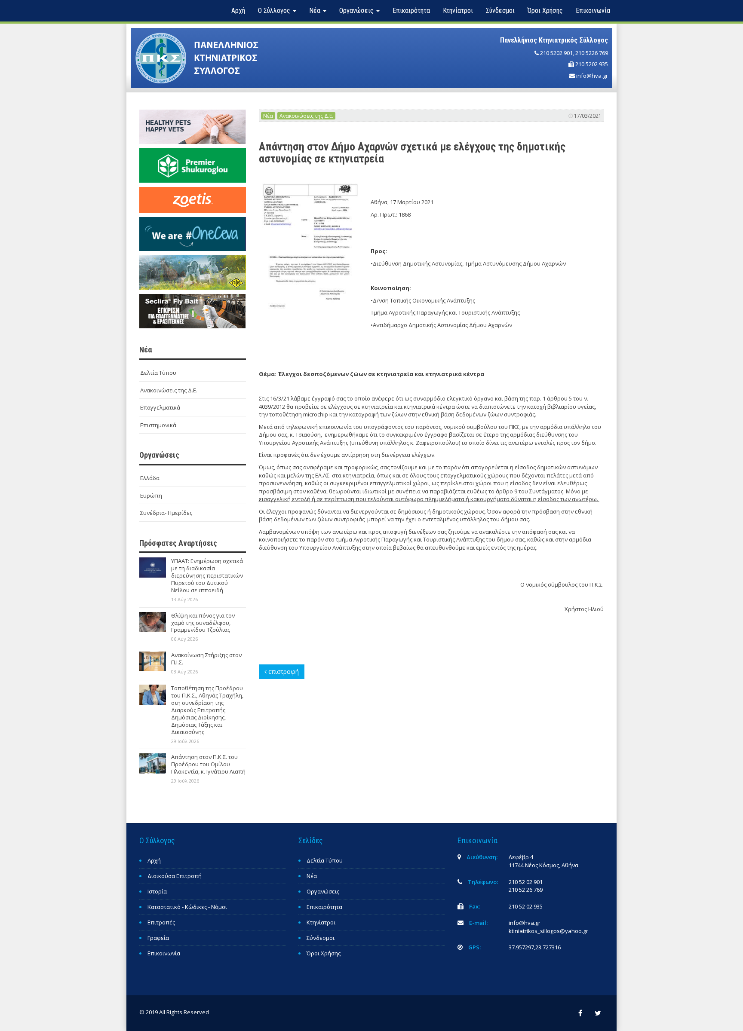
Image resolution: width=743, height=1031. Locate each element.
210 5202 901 (556, 53)
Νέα (268, 115)
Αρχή (238, 10)
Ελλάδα (150, 478)
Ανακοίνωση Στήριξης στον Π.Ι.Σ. (206, 658)
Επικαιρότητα (411, 10)
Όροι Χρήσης (545, 10)
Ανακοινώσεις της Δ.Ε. (168, 390)
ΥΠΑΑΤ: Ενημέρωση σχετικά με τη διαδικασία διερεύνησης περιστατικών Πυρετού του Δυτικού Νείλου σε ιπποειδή (207, 575)
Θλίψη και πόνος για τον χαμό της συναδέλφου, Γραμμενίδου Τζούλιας (203, 623)
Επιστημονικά (158, 425)
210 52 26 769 (526, 889)
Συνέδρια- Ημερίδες (166, 513)
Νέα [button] (315, 10)
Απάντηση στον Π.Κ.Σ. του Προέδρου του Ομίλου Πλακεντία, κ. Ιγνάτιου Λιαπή (208, 764)
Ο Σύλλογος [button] (275, 10)
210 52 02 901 (526, 882)
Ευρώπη (151, 495)
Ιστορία (157, 891)
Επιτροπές (161, 922)
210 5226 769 (591, 53)
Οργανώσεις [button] (357, 10)
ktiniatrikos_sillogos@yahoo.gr (548, 931)
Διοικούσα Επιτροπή (174, 876)
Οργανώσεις (323, 891)
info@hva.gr (592, 76)
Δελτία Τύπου (158, 372)
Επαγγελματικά (160, 407)
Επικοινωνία (593, 10)
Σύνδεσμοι (500, 10)
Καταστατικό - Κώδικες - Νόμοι (187, 907)
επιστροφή (283, 671)
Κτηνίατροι (458, 10)
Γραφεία (158, 938)
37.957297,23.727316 (535, 947)
